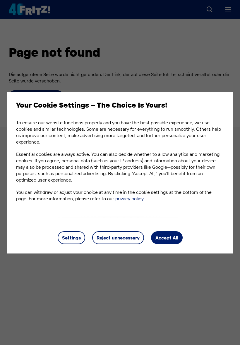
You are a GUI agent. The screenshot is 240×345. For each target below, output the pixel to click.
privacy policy (129, 198)
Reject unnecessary (118, 238)
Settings (71, 238)
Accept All (166, 238)
